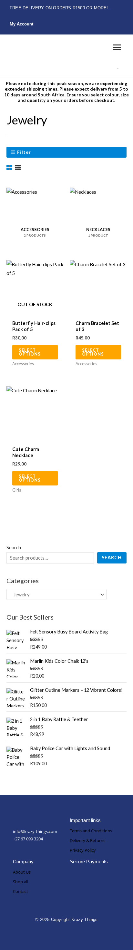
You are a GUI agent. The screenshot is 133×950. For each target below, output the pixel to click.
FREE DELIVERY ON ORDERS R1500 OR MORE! (59, 7)
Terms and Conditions (91, 831)
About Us (22, 872)
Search (13, 547)
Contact (20, 891)
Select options (30, 352)
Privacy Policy (83, 850)
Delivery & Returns (87, 840)
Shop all (20, 882)
